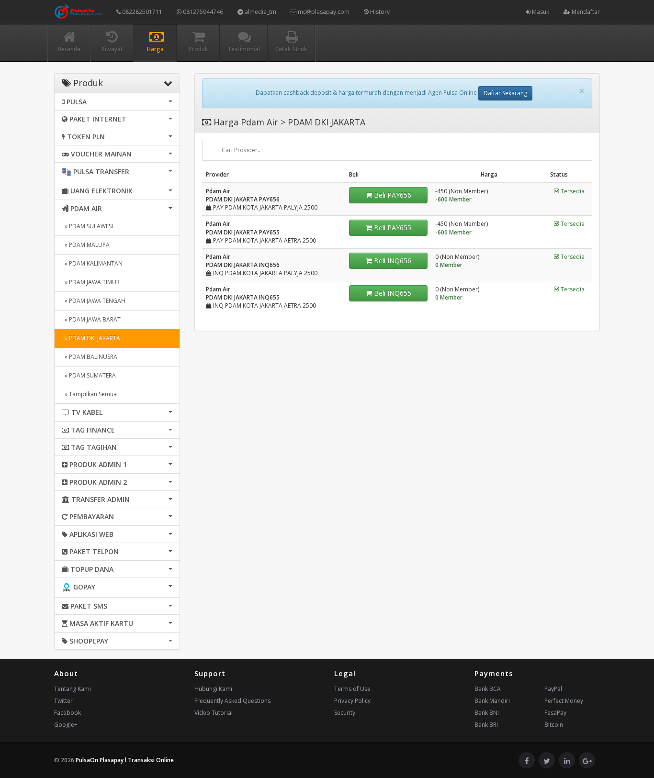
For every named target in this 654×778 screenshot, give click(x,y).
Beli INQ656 (391, 260)
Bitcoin (553, 725)
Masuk (539, 12)
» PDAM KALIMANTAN (92, 263)
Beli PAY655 (391, 227)
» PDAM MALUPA (86, 245)
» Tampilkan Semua (89, 394)
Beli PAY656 (391, 195)
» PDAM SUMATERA (89, 375)
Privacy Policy (352, 701)
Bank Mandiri (492, 701)
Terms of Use (352, 689)
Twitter (63, 701)
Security (344, 713)
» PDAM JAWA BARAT (91, 319)
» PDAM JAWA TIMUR (91, 282)
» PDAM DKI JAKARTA (91, 338)
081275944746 (202, 12)
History (379, 12)
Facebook (67, 713)
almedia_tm (259, 12)
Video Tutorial (213, 713)
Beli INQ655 (391, 293)
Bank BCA (487, 689)
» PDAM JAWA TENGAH (93, 301)
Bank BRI (486, 725)
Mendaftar (585, 12)
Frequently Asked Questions (232, 701)
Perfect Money (563, 701)
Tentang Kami (72, 689)
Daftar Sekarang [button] (505, 93)
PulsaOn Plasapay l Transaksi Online (125, 760)
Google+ (66, 725)
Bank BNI (486, 713)
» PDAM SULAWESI (87, 226)
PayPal (553, 689)
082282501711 (141, 12)
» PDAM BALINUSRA (89, 357)
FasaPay (555, 713)
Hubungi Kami (213, 689)
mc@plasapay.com (323, 12)
